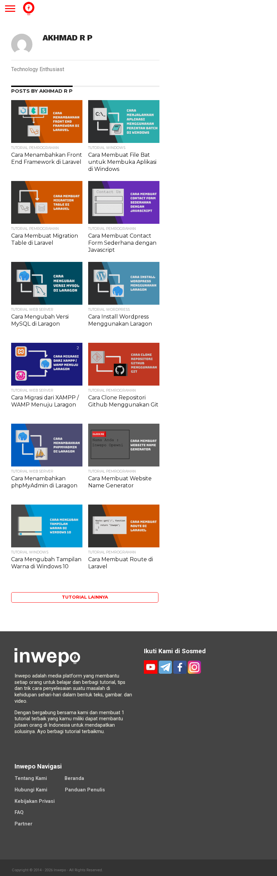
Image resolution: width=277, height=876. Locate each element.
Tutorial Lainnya (85, 597)
